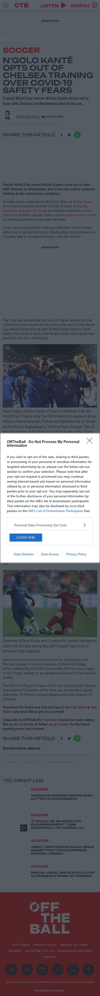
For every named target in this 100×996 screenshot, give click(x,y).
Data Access (50, 554)
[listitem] (50, 525)
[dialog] (50, 498)
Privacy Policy (76, 554)
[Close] (91, 442)
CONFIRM (26, 537)
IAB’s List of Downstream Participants (55, 511)
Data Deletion (24, 554)
